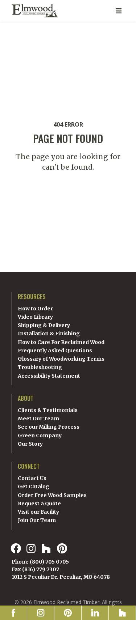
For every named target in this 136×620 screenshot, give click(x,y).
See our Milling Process (48, 427)
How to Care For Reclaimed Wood (61, 342)
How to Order (35, 308)
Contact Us (32, 478)
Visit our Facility (38, 512)
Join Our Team (37, 520)
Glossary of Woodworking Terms (61, 359)
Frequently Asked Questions (55, 350)
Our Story (30, 444)
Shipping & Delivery (44, 325)
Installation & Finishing (49, 333)
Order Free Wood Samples (52, 495)
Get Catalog (33, 486)
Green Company (40, 435)
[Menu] (118, 11)
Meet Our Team (38, 418)
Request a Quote (39, 503)
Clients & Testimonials (48, 410)
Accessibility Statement (49, 376)
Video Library (35, 317)
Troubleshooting (40, 367)
